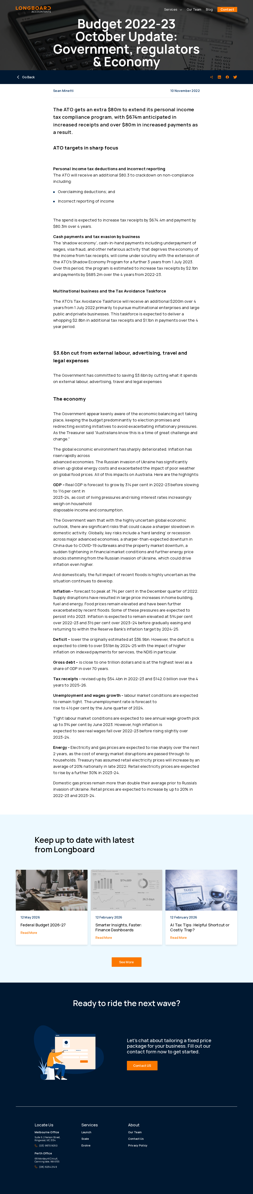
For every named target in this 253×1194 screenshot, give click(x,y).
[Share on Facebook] (227, 77)
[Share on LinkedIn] (219, 77)
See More (126, 962)
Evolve (86, 1145)
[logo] (33, 9)
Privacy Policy (137, 1145)
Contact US (142, 1065)
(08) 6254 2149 (48, 1166)
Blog (209, 9)
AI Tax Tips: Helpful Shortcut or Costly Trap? (199, 927)
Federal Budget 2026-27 (43, 925)
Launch (86, 1132)
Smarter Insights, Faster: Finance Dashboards (118, 927)
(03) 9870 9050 (48, 1145)
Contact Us (136, 1139)
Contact (227, 9)
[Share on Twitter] (235, 77)
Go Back (28, 77)
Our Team (194, 9)
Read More (29, 933)
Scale (85, 1139)
